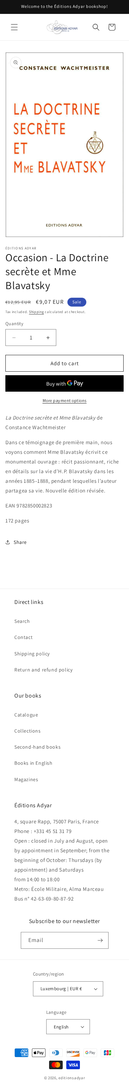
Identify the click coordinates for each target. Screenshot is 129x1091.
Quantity (14, 324)
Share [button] (20, 542)
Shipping (36, 311)
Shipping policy (32, 653)
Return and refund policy (43, 669)
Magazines (26, 779)
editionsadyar (71, 1077)
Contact (23, 637)
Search (22, 621)
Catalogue (26, 714)
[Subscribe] (100, 940)
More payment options (65, 400)
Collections (27, 731)
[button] (14, 27)
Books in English (33, 763)
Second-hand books (37, 747)
